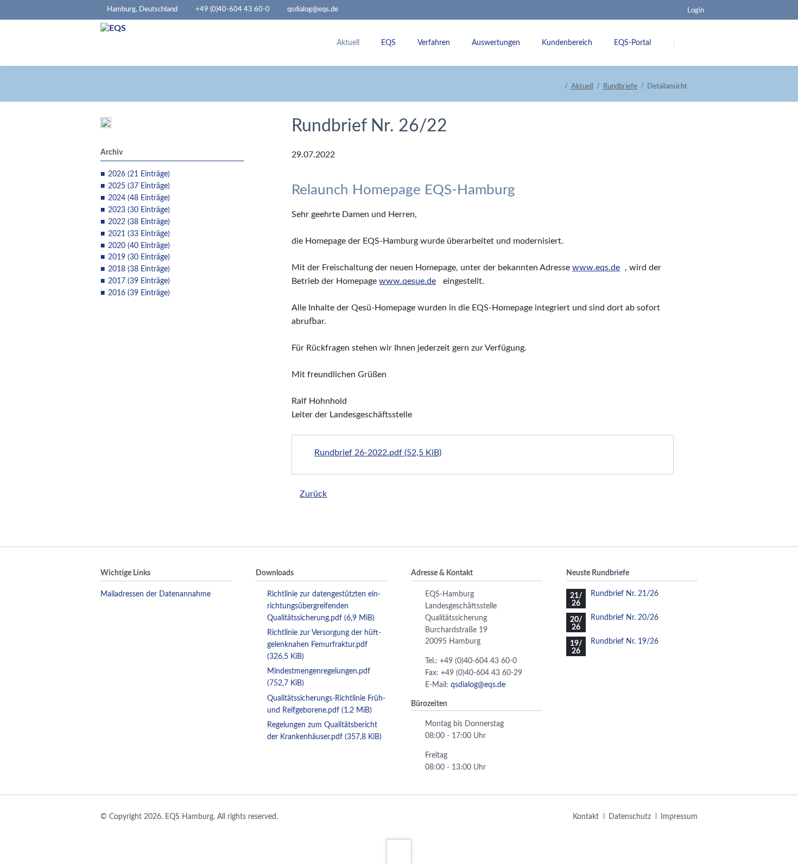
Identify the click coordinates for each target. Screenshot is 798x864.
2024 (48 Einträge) (139, 198)
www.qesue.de (407, 281)
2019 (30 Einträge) (139, 257)
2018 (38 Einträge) (139, 269)
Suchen (688, 43)
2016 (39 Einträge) (139, 293)
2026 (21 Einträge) (139, 174)
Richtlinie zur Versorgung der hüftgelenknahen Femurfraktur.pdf (324, 644)
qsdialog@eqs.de (478, 685)
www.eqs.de (596, 267)
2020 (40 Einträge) (139, 246)
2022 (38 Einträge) (139, 222)
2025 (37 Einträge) (139, 186)
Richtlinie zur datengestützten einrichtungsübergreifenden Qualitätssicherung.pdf (324, 606)
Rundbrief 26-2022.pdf (377, 452)
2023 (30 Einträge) (139, 210)
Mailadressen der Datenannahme (155, 594)
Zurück (313, 494)
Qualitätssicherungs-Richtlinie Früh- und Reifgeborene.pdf (326, 704)
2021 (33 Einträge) (139, 234)
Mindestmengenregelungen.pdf (318, 677)
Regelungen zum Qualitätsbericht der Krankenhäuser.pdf (324, 731)
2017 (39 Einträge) (139, 281)
